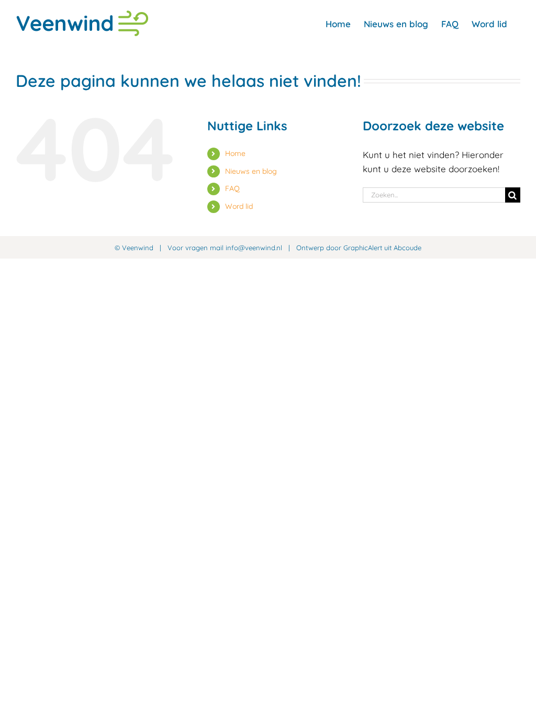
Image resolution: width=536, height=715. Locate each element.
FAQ (232, 188)
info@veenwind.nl (254, 247)
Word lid (239, 206)
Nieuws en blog (251, 171)
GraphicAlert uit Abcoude (382, 247)
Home (235, 153)
